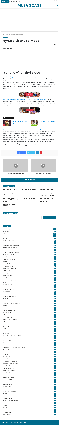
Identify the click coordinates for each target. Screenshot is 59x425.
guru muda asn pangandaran (29, 194)
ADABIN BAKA (7, 375)
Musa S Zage (23, 422)
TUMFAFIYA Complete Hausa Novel (12, 250)
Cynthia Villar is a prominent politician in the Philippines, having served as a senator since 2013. (27, 77)
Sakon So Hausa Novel (9, 370)
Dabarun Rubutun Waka (9, 310)
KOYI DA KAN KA (8, 317)
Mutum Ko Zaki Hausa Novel (10, 379)
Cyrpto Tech (7, 356)
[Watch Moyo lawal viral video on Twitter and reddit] (34, 123)
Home (5, 34)
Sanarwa (6, 354)
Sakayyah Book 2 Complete (10, 270)
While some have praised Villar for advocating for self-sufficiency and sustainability (24, 99)
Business (6, 305)
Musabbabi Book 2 (8, 301)
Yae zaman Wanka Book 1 (10, 377)
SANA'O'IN (6, 349)
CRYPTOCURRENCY (9, 340)
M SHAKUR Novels (8, 266)
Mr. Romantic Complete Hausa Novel (12, 303)
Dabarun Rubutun (8, 382)
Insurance (6, 307)
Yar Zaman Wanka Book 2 (10, 372)
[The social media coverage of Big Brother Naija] (7, 123)
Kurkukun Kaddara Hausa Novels (11, 296)
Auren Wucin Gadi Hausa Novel (11, 245)
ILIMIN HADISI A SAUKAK (10, 391)
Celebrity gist (7, 243)
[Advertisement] (29, 20)
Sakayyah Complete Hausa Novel (12, 252)
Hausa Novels (7, 229)
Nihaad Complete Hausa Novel (11, 247)
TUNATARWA (7, 294)
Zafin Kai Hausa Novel (9, 240)
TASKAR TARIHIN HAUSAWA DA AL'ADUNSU (14, 347)
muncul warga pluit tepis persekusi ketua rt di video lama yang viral (47, 200)
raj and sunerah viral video (10, 194)
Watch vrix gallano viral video (11, 189)
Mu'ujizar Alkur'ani (8, 398)
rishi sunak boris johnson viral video (47, 190)
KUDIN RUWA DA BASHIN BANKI (11, 331)
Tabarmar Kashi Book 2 (9, 259)
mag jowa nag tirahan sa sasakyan (10, 205)
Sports (5, 277)
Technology (7, 402)
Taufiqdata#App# (8, 384)
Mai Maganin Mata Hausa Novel (11, 280)
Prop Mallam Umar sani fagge (11, 400)
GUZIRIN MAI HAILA (9, 328)
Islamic (5, 407)
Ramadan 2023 (7, 386)
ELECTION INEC (8, 345)
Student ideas (7, 321)
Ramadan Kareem (8, 352)
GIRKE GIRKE (7, 333)
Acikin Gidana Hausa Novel (10, 287)
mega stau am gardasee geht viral (29, 199)
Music (5, 405)
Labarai (6, 298)
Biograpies (6, 314)
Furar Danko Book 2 (8, 291)
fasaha (5, 282)
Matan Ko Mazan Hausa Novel (11, 263)
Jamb (5, 393)
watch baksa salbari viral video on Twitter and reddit (47, 194)
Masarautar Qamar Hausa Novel (11, 363)
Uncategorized (7, 312)
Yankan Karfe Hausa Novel (10, 319)
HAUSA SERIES (7, 412)
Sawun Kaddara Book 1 (9, 368)
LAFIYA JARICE (7, 326)
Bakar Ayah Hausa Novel (10, 268)
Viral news (10, 34)
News (5, 238)
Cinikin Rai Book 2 (8, 256)
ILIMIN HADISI (7, 324)
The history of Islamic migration (11, 396)
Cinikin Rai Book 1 (8, 284)
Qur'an (5, 409)
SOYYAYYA (6, 338)
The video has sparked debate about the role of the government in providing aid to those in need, (28, 130)
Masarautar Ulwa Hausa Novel (11, 361)
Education (6, 358)
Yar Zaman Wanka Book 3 (10, 365)
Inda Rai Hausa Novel (9, 289)
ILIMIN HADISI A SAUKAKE (10, 389)
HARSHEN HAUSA (8, 342)
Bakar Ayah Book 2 (8, 275)
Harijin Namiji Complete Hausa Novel (12, 335)
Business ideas (7, 273)
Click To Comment (29, 179)
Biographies (7, 233)
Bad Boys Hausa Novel (9, 254)
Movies (5, 261)
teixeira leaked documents (29, 189)
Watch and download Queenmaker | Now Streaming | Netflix (11, 200)
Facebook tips (7, 414)
